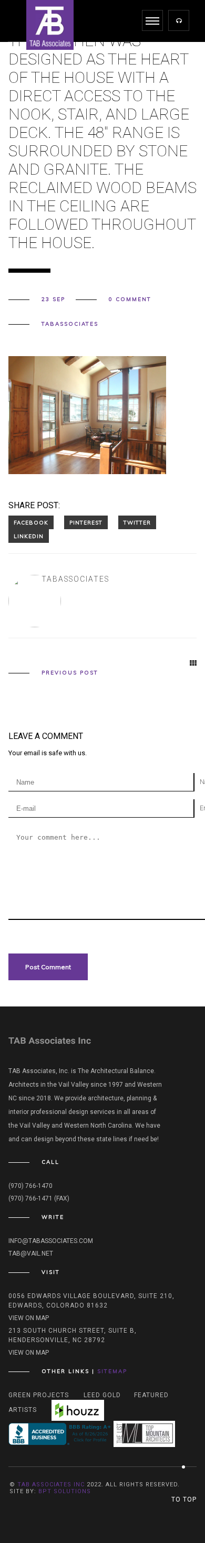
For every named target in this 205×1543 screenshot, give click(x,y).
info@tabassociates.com (50, 1241)
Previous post (70, 673)
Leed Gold (102, 1395)
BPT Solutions (64, 1491)
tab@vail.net (30, 1253)
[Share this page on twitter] (137, 522)
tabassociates (70, 324)
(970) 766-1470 (30, 1186)
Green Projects (38, 1395)
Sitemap (112, 1371)
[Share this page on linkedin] (28, 536)
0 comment (130, 299)
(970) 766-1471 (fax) (38, 1198)
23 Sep (53, 299)
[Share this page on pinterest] (86, 522)
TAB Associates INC (51, 1484)
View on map (28, 1318)
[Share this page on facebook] (31, 522)
